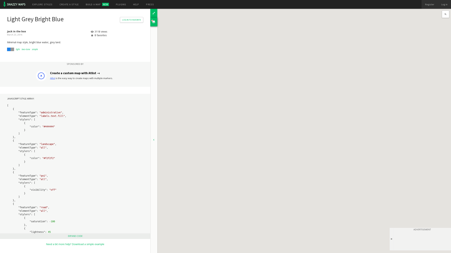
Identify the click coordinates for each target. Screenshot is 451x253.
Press (150, 4)
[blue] (9, 49)
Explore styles (42, 4)
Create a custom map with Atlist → (75, 73)
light (18, 49)
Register (429, 4)
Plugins (121, 4)
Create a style (69, 4)
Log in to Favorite (131, 19)
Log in (444, 4)
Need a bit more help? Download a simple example (75, 244)
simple (35, 49)
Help (136, 4)
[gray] (12, 49)
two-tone (26, 49)
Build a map (97, 4)
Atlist (52, 78)
